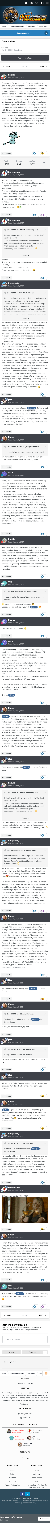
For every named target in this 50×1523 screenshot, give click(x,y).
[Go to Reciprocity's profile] (4, 284)
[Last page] (47, 66)
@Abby (33, 607)
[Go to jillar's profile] (4, 401)
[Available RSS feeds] (46, 1373)
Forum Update (23, 33)
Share (12, 1352)
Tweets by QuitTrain (25, 1383)
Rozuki (29, 850)
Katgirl (28, 1049)
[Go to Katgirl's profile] (4, 438)
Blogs (37, 1470)
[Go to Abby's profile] (4, 473)
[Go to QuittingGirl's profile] (20, 1444)
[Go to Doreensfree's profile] (4, 173)
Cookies (35, 1498)
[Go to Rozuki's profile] (4, 784)
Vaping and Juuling (12, 1485)
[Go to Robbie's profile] (4, 76)
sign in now (13, 1330)
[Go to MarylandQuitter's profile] (9, 1431)
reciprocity (30, 230)
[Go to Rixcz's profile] (11, 1438)
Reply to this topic (25, 58)
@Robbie (31, 408)
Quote (8, 153)
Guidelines (4, 1520)
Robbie (29, 293)
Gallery (12, 1474)
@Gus (11, 695)
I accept (45, 1518)
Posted (16, 77)
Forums (12, 1470)
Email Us (26, 1418)
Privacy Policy (16, 1498)
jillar (27, 1014)
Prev (8, 66)
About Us (12, 1481)
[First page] (3, 66)
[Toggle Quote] (5, 230)
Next (42, 66)
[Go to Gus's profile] (4, 583)
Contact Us (27, 1498)
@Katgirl (33, 988)
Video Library (37, 1478)
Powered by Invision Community (25, 1503)
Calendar (36, 1474)
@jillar (5, 1110)
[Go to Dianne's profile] (4, 621)
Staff (36, 1481)
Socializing (18, 50)
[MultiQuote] (3, 153)
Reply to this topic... (14, 1339)
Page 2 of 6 (25, 66)
